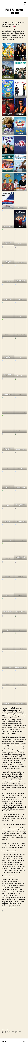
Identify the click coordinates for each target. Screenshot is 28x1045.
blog (13, 26)
